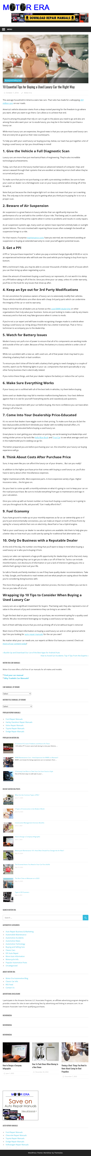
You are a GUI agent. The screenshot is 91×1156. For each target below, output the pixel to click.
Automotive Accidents (15, 938)
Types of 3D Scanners (22, 892)
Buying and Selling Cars (13, 80)
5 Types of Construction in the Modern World (29, 809)
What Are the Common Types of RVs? (27, 795)
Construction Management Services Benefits (29, 823)
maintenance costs (35, 237)
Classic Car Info (12, 981)
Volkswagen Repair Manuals (17, 1144)
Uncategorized (11, 965)
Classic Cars (10, 950)
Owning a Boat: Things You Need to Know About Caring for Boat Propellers (74, 1068)
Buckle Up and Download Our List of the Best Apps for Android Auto (32, 652)
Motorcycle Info (12, 959)
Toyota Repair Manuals (15, 728)
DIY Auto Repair (12, 953)
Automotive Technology (15, 944)
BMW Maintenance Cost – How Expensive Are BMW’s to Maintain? (36, 758)
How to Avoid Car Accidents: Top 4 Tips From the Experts (64, 655)
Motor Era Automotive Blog (17, 978)
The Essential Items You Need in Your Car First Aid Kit (32, 864)
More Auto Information (15, 956)
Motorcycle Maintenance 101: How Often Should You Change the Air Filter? (39, 851)
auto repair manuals (34, 634)
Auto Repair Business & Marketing (20, 931)
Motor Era (28, 93)
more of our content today (15, 643)
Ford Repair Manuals (14, 719)
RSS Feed (9, 984)
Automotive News (13, 941)
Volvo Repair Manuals (14, 725)
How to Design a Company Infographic (27, 837)
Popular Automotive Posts (16, 962)
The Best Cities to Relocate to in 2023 (27, 878)
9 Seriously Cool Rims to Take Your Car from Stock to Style (34, 771)
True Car (56, 437)
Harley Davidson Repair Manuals (19, 722)
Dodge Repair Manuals (15, 731)
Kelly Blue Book (41, 437)
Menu (9, 29)
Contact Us (10, 987)
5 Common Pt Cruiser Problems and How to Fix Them (32, 744)
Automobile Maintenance (16, 934)
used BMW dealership (61, 308)
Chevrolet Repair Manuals (16, 1135)
